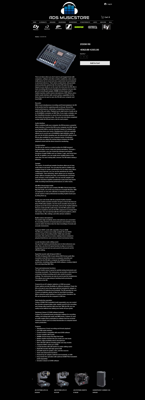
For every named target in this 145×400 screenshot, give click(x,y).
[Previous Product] (32, 379)
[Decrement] (81, 56)
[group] (72, 382)
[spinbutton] (83, 56)
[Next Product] (113, 379)
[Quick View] (43, 379)
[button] (107, 17)
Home (37, 36)
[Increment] (86, 56)
